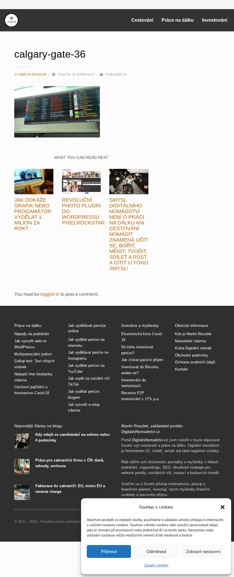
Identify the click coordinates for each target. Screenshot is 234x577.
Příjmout (109, 551)
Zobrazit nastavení (203, 551)
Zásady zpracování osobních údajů (169, 360)
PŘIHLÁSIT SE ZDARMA (169, 319)
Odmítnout (156, 551)
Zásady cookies (156, 565)
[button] (222, 507)
